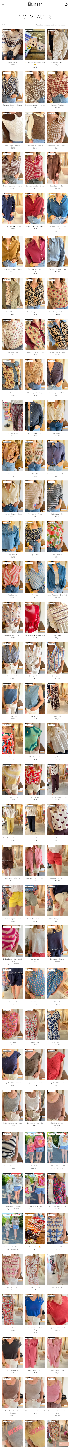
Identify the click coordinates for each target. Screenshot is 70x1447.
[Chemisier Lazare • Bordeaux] (35, 208)
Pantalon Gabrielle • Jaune (12, 838)
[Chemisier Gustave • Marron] (35, 87)
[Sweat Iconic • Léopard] (12, 1188)
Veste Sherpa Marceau (35, 312)
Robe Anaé (57, 716)
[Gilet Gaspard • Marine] (57, 374)
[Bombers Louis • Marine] (57, 1188)
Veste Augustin (12, 474)
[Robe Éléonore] (57, 1269)
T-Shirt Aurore (13, 797)
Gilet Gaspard (57, 433)
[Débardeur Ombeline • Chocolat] (12, 1392)
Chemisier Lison (57, 676)
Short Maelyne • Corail (57, 878)
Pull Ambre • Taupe (35, 514)
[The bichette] (35, 4)
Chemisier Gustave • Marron (35, 105)
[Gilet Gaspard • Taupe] (35, 374)
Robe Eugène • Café (57, 186)
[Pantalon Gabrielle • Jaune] (12, 819)
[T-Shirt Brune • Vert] (35, 738)
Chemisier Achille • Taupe (57, 145)
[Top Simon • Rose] (12, 1269)
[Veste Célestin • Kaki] (12, 294)
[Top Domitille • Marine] (12, 1064)
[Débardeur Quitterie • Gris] (12, 1105)
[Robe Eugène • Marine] (12, 208)
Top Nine (12, 1042)
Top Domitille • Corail (57, 1083)
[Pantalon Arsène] (12, 415)
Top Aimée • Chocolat (12, 878)
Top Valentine (57, 838)
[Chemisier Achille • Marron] (12, 168)
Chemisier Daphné (12, 676)
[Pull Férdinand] (12, 334)
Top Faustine (12, 595)
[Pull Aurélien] (12, 44)
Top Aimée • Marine (57, 959)
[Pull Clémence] (57, 536)
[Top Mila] (35, 577)
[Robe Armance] (57, 1024)
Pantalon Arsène (12, 433)
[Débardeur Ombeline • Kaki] (35, 1392)
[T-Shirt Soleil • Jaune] (35, 1188)
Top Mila (35, 595)
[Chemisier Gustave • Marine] (12, 87)
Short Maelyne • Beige (57, 919)
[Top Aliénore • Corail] (57, 1309)
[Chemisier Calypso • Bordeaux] (35, 251)
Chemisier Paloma (35, 676)
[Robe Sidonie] (35, 1024)
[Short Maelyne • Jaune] (12, 900)
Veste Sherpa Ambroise (57, 312)
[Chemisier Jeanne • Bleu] (12, 617)
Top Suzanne (35, 797)
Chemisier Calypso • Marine (57, 474)
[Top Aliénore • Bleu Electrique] (35, 1309)
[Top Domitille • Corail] (57, 1064)
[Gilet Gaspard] (57, 415)
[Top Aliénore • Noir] (12, 1352)
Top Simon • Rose (13, 1287)
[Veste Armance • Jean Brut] (57, 577)
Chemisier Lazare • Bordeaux (35, 226)
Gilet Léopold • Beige (12, 145)
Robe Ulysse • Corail (35, 1370)
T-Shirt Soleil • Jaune (35, 1206)
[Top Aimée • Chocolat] (12, 860)
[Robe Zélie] (57, 983)
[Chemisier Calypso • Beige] (12, 496)
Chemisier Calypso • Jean (57, 269)
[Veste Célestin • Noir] (35, 415)
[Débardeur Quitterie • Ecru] (35, 1105)
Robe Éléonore (57, 1287)
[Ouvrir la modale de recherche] (63, 4)
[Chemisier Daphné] (12, 658)
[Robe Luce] (12, 738)
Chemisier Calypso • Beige (13, 514)
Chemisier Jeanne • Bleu (12, 635)
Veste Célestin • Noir (35, 433)
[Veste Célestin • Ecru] (57, 44)
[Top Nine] (12, 1024)
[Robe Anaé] (57, 698)
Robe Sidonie (35, 1042)
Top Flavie (57, 635)
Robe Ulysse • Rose (57, 1370)
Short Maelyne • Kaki (35, 919)
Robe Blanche (12, 1328)
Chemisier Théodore (57, 105)
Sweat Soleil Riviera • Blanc (57, 1166)
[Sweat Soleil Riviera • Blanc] (57, 1147)
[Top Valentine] (57, 819)
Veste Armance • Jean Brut (57, 595)
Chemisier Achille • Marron (12, 186)
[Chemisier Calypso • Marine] (57, 455)
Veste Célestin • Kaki (12, 312)
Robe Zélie (57, 1002)
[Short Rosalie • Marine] (12, 983)
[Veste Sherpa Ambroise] (57, 294)
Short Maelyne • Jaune (13, 919)
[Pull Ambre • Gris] (57, 496)
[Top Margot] (12, 536)
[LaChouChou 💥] (35, 1228)
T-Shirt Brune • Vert (35, 757)
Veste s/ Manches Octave (35, 352)
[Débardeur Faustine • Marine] (12, 1147)
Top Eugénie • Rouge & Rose (35, 635)
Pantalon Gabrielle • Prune (57, 797)
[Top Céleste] (35, 983)
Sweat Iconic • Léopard (13, 1206)
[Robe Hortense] (35, 1269)
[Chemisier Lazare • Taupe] (12, 251)
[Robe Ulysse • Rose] (57, 1352)
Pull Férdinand (13, 352)
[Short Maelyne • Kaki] (35, 900)
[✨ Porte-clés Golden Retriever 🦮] (35, 44)
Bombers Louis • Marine (57, 1206)
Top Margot (13, 554)
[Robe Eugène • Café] (57, 168)
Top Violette (35, 554)
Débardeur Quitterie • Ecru (35, 1123)
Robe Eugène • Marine (13, 226)
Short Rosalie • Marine (13, 1002)
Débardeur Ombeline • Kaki (35, 1411)
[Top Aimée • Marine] (57, 941)
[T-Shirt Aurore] (12, 779)
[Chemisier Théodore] (57, 87)
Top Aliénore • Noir (13, 1370)
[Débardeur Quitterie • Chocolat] (57, 1105)
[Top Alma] (57, 738)
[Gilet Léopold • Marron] (35, 127)
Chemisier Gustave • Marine (12, 105)
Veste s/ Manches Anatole (13, 393)
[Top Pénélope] (35, 941)
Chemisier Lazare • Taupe (13, 269)
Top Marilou (35, 716)
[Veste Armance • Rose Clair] (35, 860)
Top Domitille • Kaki (35, 1083)
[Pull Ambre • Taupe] (35, 496)
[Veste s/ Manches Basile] (57, 334)
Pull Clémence (57, 554)
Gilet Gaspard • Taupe (35, 393)
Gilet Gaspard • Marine (57, 393)
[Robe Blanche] (12, 1309)
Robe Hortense (35, 1287)
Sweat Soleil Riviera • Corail (35, 1166)
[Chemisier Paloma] (35, 658)
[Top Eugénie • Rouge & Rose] (35, 617)
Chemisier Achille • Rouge (35, 186)
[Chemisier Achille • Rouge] (35, 168)
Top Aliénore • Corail (57, 1328)
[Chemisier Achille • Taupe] (57, 127)
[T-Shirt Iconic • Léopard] (12, 1228)
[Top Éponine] (12, 698)
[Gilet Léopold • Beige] (12, 127)
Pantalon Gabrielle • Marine (35, 838)
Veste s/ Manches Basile (57, 352)
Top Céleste (35, 1002)
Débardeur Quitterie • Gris (12, 1123)
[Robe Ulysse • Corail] (35, 1352)
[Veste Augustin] (12, 455)
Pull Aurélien (12, 62)
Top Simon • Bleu (57, 1247)
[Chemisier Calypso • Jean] (57, 251)
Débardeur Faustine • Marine (12, 1166)
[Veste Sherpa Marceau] (35, 294)
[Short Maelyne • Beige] (57, 900)
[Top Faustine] (12, 577)
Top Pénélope (35, 959)
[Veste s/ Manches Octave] (35, 334)
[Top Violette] (35, 536)
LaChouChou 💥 (35, 1247)
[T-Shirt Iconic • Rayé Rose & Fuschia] (12, 941)
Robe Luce (12, 757)
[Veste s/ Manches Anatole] (12, 374)
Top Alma (57, 757)
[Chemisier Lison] (57, 658)
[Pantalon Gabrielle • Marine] (35, 819)
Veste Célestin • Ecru (57, 62)
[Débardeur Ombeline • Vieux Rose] (57, 1392)
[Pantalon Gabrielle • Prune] (57, 779)
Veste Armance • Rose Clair (35, 878)
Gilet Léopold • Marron (35, 145)
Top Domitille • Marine (13, 1083)
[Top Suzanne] (35, 779)
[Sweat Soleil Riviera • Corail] (35, 1147)
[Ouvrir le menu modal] (3, 4)
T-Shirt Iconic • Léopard (12, 1247)
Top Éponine (12, 716)
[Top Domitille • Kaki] (35, 1064)
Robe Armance (57, 1042)
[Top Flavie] (57, 617)
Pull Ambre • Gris (57, 514)
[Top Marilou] (35, 698)
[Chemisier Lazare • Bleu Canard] (57, 208)
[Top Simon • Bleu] (57, 1228)
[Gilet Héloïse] (35, 455)
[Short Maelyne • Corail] (57, 860)
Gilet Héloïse (35, 474)
